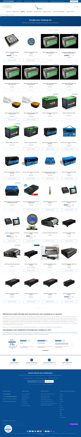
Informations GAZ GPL (45, 395)
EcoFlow (61, 401)
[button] (7, 7)
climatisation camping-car (53, 332)
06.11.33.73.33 (8, 393)
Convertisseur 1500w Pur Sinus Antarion (31, 264)
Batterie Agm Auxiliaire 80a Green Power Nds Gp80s (69, 84)
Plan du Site (24, 401)
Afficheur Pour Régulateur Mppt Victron (31, 53)
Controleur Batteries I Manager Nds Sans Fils (12, 233)
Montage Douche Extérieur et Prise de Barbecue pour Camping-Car (49, 404)
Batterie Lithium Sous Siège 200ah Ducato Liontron (31, 113)
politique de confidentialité (48, 384)
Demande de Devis (26, 397)
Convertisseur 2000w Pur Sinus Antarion (12, 294)
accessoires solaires (43, 334)
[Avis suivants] (72, 344)
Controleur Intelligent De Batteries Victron (31, 233)
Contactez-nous (25, 395)
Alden (61, 397)
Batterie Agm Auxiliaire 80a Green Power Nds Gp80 (50, 84)
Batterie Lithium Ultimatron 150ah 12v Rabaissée (12, 172)
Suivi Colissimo (25, 403)
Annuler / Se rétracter (26, 405)
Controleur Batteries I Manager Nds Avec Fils (69, 202)
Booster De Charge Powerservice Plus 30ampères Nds (31, 202)
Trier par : (50, 30)
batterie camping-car (8, 334)
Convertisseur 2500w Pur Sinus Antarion (31, 294)
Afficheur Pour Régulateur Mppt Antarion (12, 53)
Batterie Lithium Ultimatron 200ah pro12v (69, 172)
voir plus (66, 344)
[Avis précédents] (18, 344)
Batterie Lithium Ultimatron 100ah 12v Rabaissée (50, 143)
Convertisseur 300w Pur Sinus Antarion (69, 294)
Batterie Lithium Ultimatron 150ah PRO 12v (31, 172)
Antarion (61, 395)
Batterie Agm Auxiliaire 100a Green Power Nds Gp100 (50, 53)
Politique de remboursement (37, 433)
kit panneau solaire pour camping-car (68, 332)
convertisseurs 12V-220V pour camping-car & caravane (26, 334)
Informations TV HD (45, 397)
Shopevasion (10, 433)
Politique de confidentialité (26, 433)
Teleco (61, 415)
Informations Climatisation (46, 399)
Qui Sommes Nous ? (26, 393)
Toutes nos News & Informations (47, 393)
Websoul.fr (19, 433)
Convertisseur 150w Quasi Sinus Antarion (49, 264)
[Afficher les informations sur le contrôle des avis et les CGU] (16, 345)
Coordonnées (62, 433)
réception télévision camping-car (25, 332)
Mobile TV (62, 409)
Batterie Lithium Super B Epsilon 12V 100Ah (50, 113)
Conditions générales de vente (71, 433)
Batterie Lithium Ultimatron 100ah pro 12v (69, 143)
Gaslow (61, 405)
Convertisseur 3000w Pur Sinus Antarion (50, 294)
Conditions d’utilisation (47, 433)
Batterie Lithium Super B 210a (12, 142)
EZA (60, 403)
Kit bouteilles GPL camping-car (10, 332)
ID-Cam (61, 407)
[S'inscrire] (21, 424)
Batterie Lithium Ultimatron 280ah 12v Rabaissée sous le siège (12, 202)
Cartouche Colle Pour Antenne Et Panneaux (50, 202)
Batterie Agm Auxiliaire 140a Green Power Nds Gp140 (31, 84)
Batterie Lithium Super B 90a (31, 142)
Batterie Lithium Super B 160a (69, 112)
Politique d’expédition (55, 433)
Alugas (61, 393)
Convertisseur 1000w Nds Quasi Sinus (50, 232)
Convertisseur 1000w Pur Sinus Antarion (69, 233)
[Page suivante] (45, 308)
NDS (61, 411)
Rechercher (24, 399)
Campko (61, 399)
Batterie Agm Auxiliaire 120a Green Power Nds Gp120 (12, 84)
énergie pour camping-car (40, 332)
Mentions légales (41, 434)
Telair (61, 413)
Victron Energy (63, 417)
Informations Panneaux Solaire (47, 401)
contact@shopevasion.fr (11, 396)
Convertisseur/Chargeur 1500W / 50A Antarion (69, 264)
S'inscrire (48, 381)
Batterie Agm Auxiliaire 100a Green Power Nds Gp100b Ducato (69, 53)
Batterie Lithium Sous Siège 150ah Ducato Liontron (12, 113)
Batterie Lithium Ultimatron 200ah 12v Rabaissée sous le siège (50, 172)
